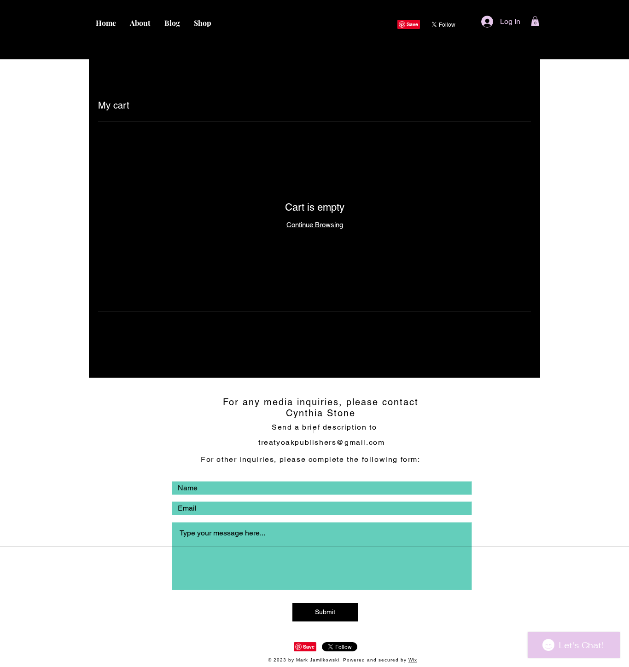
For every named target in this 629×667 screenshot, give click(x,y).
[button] (535, 21)
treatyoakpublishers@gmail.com (321, 442)
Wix (412, 659)
